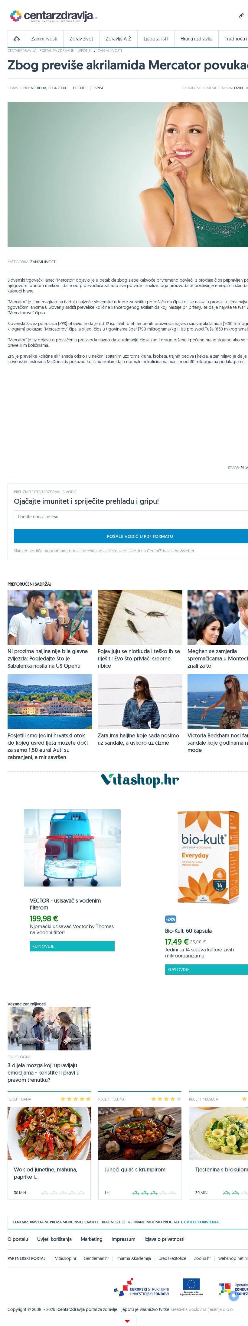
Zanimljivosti (44, 39)
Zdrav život (81, 39)
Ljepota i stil (156, 39)
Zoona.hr (202, 1258)
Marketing (92, 1239)
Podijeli (80, 87)
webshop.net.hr (233, 1258)
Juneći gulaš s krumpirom (135, 1169)
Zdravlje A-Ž (118, 39)
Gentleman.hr (96, 1258)
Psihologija (19, 1056)
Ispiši (98, 87)
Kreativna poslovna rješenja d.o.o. (202, 1309)
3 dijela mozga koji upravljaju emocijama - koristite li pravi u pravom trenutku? (44, 1072)
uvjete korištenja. (202, 1222)
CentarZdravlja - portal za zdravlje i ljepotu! (49, 50)
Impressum (123, 1239)
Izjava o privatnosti (164, 1239)
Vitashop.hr (65, 1258)
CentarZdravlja (53, 16)
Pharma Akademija (133, 1258)
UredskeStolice (172, 1258)
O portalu (18, 1239)
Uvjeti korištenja (54, 1239)
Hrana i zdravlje (196, 39)
